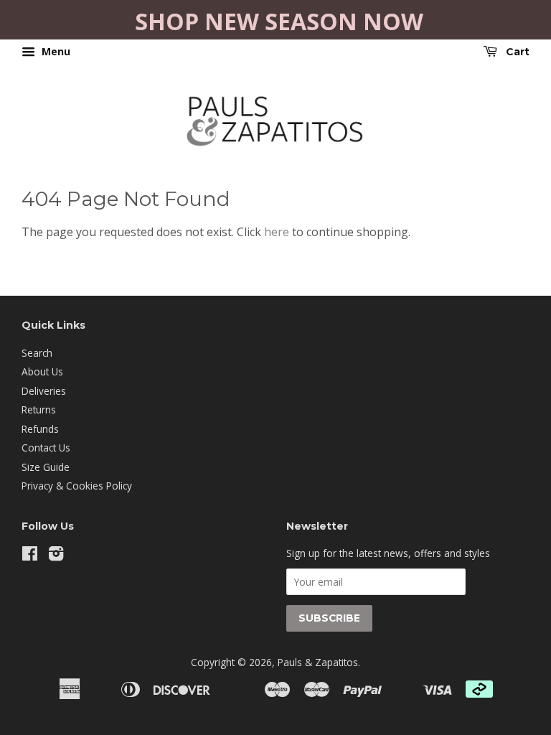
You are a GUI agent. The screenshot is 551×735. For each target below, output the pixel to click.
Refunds (40, 429)
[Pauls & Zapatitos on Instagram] (56, 556)
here (276, 232)
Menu (54, 51)
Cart (516, 51)
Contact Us (46, 447)
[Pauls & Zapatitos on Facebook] (30, 556)
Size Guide (46, 467)
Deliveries (44, 391)
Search (37, 353)
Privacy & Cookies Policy (77, 485)
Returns (39, 409)
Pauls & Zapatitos (318, 662)
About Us (42, 371)
